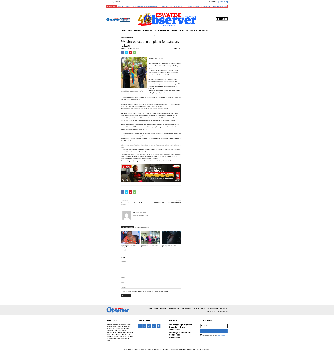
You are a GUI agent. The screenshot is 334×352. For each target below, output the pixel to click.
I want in (213, 331)
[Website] (158, 326)
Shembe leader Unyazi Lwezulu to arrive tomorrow (132, 204)
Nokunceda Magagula (127, 48)
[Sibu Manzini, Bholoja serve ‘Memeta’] (171, 237)
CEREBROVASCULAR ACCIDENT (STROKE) (167, 203)
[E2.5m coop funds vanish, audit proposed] (150, 237)
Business (127, 35)
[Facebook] (122, 52)
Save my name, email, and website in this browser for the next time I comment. (145, 291)
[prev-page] (122, 250)
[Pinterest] (130, 52)
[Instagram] (149, 326)
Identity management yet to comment (174, 6)
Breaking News (124, 37)
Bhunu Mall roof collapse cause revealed (120, 6)
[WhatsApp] (134, 52)
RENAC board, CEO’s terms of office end (148, 6)
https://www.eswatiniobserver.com (140, 215)
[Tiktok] (154, 326)
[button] (210, 30)
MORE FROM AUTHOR (142, 227)
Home (122, 35)
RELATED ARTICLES (127, 227)
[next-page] (124, 250)
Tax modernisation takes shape (197, 6)
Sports (171, 329)
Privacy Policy (221, 335)
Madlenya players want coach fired (180, 333)
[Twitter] (126, 52)
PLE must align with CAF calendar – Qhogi (180, 326)
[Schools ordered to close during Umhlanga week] (130, 237)
